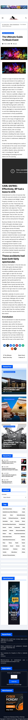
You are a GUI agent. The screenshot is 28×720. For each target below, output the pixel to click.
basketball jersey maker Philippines (10, 511)
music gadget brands (7, 536)
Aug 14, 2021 (8, 446)
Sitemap (22, 717)
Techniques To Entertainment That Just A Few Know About (14, 442)
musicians (23, 536)
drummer (17, 521)
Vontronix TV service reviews (9, 555)
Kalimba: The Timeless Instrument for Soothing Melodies (14, 415)
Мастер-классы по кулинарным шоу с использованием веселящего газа (10, 483)
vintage (23, 552)
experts (4, 527)
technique (15, 549)
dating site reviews (21, 515)
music (15, 44)
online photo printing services (9, 539)
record (11, 545)
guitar (23, 527)
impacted (5, 530)
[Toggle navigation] (2, 18)
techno (23, 549)
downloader (5, 521)
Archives (4, 494)
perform (23, 539)
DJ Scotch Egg (5, 24)
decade (4, 518)
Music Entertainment (14, 24)
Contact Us (6, 717)
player (4, 542)
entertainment (22, 524)
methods (11, 530)
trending (4, 552)
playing (10, 542)
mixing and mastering (20, 530)
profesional (5, 545)
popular (23, 542)
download (23, 518)
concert (4, 515)
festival (10, 527)
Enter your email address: (14, 678)
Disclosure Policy (14, 717)
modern (4, 533)
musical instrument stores (19, 533)
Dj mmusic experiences (13, 518)
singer (23, 545)
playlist (16, 542)
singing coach (6, 549)
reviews (17, 545)
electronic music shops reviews (9, 524)
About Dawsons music (7, 508)
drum (11, 521)
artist (24, 508)
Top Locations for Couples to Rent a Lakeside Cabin (14, 389)
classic (23, 511)
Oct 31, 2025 (8, 391)
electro (23, 521)
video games (14, 552)
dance (11, 515)
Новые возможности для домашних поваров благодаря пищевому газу (10, 470)
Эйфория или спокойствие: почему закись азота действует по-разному (9, 463)
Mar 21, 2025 (8, 419)
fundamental (17, 527)
